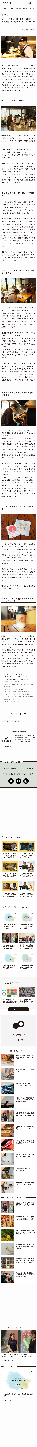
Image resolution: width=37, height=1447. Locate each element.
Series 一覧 (7, 1400)
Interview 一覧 (8, 1361)
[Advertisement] (18, 812)
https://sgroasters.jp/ (12, 701)
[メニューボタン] (34, 3)
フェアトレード (15, 721)
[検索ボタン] (30, 3)
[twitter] (15, 1040)
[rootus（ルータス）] (13, 3)
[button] (16, 713)
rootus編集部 (6, 746)
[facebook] (18, 1040)
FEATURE (4, 15)
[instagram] (22, 1040)
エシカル (6, 721)
